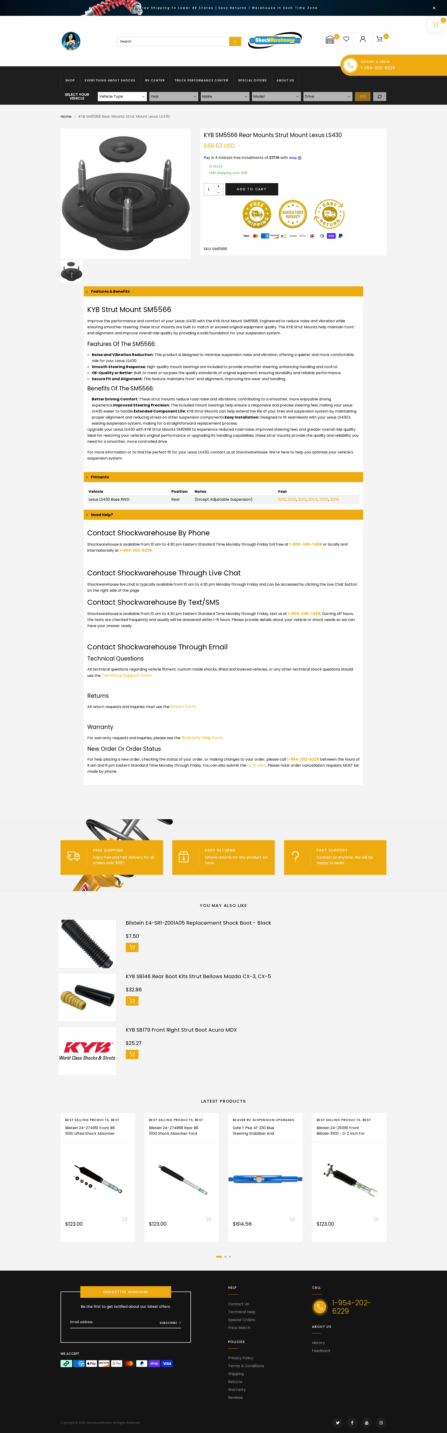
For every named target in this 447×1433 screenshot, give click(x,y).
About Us (285, 80)
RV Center (155, 80)
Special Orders (241, 1319)
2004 (313, 499)
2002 (291, 499)
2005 (323, 499)
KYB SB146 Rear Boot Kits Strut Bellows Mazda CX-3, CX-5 (198, 976)
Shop (70, 80)
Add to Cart (252, 189)
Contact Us (238, 1304)
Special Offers (252, 80)
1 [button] (219, 1257)
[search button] (235, 41)
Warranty (237, 1389)
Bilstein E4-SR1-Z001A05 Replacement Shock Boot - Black (198, 922)
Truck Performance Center (201, 80)
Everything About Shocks (110, 80)
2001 (282, 499)
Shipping (236, 1373)
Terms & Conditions (246, 1366)
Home (66, 116)
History (318, 1343)
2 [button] (225, 1257)
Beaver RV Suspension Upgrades (263, 1120)
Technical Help (241, 1312)
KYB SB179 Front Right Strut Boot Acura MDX (181, 1030)
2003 (302, 499)
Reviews (235, 1397)
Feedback (321, 1350)
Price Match (239, 1327)
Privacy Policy (240, 1358)
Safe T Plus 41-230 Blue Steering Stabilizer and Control (253, 1133)
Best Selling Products (87, 1120)
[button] (330, 39)
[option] (126, 193)
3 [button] (230, 1257)
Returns (235, 1381)
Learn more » (138, 863)
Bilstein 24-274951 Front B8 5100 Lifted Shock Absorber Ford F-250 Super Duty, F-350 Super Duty (90, 1136)
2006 (334, 499)
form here (256, 765)
